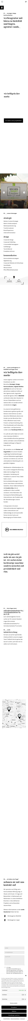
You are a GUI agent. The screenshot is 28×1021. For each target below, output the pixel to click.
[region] (14, 529)
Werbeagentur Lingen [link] (14, 920)
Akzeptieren (14, 1007)
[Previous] (4, 192)
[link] (2, 7)
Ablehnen (14, 1011)
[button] (26, 975)
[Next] (24, 192)
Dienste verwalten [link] (13, 1003)
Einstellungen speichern (14, 1015)
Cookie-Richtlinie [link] (6, 1018)
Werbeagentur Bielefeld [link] (14, 916)
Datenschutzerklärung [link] (15, 1018)
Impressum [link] (22, 1018)
